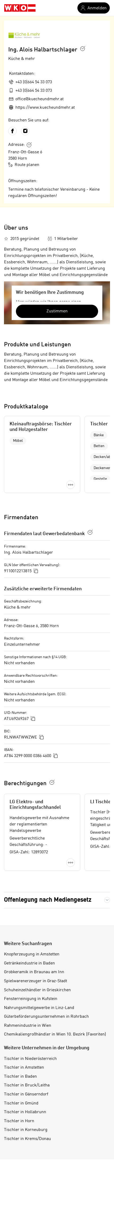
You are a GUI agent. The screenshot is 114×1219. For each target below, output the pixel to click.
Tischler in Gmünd (21, 1103)
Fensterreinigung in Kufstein (30, 999)
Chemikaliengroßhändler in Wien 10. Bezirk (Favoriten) (55, 1034)
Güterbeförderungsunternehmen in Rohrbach (46, 1017)
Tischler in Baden (20, 1076)
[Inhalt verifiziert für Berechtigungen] (52, 782)
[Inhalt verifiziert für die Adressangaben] (29, 144)
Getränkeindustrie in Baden (29, 963)
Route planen (27, 165)
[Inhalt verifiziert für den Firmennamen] (82, 48)
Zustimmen (57, 311)
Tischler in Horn (19, 1121)
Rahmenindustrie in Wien (27, 1026)
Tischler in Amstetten (24, 1067)
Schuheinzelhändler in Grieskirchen (37, 990)
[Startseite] (20, 8)
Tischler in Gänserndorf (26, 1094)
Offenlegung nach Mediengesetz (47, 900)
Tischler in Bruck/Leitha (27, 1085)
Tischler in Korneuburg (25, 1130)
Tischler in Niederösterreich (30, 1059)
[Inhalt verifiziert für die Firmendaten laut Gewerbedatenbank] (90, 532)
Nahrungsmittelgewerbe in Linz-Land (39, 1008)
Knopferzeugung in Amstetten (31, 954)
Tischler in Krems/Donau (27, 1139)
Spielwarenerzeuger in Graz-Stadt (35, 981)
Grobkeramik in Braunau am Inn (34, 972)
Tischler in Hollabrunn (25, 1112)
